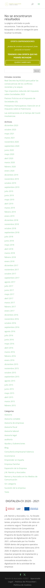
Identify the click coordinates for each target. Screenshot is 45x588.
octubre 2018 (10, 228)
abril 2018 (8, 249)
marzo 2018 (9, 253)
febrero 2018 (10, 257)
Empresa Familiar (12, 464)
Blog (6, 447)
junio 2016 (9, 339)
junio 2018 (9, 240)
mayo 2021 (9, 133)
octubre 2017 (10, 273)
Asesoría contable (12, 419)
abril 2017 (8, 298)
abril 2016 (8, 348)
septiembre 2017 (11, 278)
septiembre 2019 (11, 187)
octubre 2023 (10, 129)
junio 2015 (9, 389)
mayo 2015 (9, 393)
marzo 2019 (9, 208)
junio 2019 (9, 195)
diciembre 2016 (11, 315)
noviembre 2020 (11, 142)
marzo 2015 (9, 401)
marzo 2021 (9, 137)
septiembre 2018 (11, 232)
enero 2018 (9, 261)
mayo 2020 (9, 154)
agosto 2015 (9, 381)
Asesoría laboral (11, 431)
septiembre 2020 (11, 146)
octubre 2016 (10, 323)
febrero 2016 (10, 356)
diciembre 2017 (11, 265)
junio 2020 (9, 150)
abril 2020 (8, 158)
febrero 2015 (10, 405)
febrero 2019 (10, 212)
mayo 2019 (9, 199)
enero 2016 (9, 360)
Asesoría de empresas (14, 423)
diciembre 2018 (11, 220)
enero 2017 (9, 311)
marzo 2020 (9, 162)
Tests (6, 492)
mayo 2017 (9, 294)
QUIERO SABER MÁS (22, 62)
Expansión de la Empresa (15, 468)
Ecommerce (9, 456)
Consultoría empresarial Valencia (19, 451)
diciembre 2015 (11, 364)
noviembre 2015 (11, 368)
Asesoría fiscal (10, 427)
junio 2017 (9, 290)
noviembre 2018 (11, 224)
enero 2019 (9, 216)
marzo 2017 (9, 302)
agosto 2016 (9, 331)
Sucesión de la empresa (15, 488)
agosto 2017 (9, 282)
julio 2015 (8, 385)
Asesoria (8, 414)
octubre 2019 (10, 183)
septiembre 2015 (11, 376)
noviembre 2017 (11, 269)
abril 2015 (8, 397)
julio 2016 (8, 335)
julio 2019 (8, 191)
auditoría (8, 439)
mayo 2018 (9, 245)
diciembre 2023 (11, 125)
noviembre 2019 (11, 179)
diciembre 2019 (11, 175)
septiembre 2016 (11, 327)
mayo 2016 (9, 343)
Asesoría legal (10, 435)
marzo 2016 (9, 352)
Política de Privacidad (25, 581)
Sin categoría (10, 484)
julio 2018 (8, 236)
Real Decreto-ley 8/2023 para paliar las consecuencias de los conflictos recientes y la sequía (21, 83)
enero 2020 (9, 170)
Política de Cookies (22, 585)
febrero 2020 (10, 166)
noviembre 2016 (11, 319)
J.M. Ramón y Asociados (15, 472)
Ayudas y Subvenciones (14, 443)
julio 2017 (8, 286)
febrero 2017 (10, 306)
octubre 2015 (10, 372)
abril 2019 (8, 203)
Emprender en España (14, 460)
